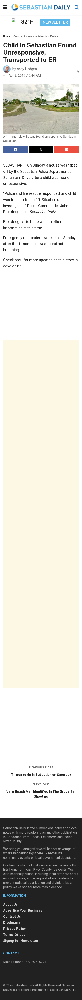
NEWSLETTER (55, 22)
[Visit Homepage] (40, 7)
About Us (10, 904)
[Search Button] (77, 7)
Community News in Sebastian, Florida (35, 36)
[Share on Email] (66, 149)
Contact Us (12, 917)
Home (6, 36)
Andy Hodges (27, 69)
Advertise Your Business (22, 910)
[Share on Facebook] (15, 149)
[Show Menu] (5, 7)
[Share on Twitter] (41, 149)
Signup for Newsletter (20, 941)
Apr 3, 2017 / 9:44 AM (25, 76)
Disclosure (11, 923)
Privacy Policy (14, 929)
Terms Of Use (14, 935)
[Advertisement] (41, 514)
